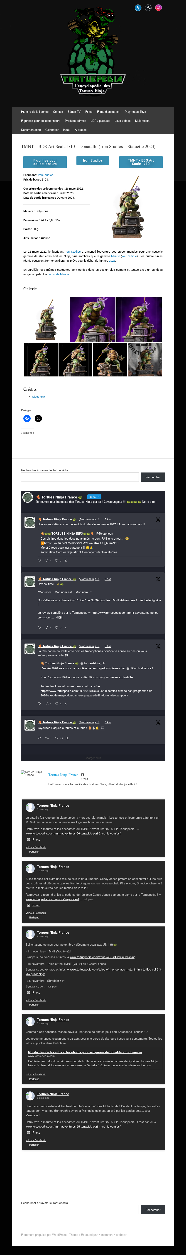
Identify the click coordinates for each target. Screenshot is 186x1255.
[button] (46, 319)
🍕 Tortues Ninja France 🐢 (57, 519)
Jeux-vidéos (123, 120)
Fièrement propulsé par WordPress (44, 1234)
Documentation (31, 129)
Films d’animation (108, 111)
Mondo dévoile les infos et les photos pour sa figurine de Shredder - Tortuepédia (85, 1052)
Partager (34, 851)
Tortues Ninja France (53, 805)
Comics (58, 111)
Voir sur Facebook (36, 847)
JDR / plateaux (100, 120)
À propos (81, 129)
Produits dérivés (75, 120)
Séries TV (74, 111)
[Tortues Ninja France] (32, 773)
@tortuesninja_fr (89, 519)
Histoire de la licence (35, 111)
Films (89, 111)
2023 (112, 260)
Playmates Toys (135, 111)
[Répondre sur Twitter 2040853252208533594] (40, 704)
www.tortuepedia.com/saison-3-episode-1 (52, 899)
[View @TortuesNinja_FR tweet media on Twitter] (102, 728)
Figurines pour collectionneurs (40, 120)
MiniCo (115, 256)
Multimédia (142, 120)
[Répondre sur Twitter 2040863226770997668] (40, 627)
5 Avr (108, 519)
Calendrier (52, 129)
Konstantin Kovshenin (112, 1234)
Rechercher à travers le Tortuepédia (44, 470)
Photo (36, 839)
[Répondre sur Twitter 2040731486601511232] (40, 738)
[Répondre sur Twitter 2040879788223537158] (40, 560)
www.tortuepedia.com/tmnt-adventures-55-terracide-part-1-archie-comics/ (73, 1126)
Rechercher (152, 477)
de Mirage (58, 274)
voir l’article (129, 256)
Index (66, 129)
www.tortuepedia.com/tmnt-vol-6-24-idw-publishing (102, 957)
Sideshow (38, 396)
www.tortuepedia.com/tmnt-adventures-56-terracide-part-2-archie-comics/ (73, 833)
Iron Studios (45, 175)
